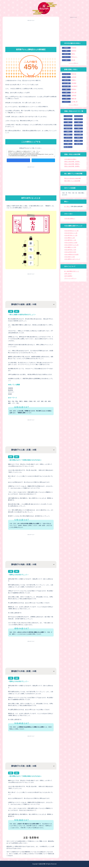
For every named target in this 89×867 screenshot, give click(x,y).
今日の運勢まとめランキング (72, 259)
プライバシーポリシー (70, 278)
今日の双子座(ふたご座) (70, 235)
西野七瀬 (73, 92)
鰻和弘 (73, 54)
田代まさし (74, 57)
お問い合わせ (68, 273)
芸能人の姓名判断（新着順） (72, 166)
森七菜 (73, 60)
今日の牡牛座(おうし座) (70, 233)
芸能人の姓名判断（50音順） (72, 161)
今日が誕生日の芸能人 (70, 159)
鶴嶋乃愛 (73, 98)
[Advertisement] (31, 33)
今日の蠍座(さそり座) (70, 247)
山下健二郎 (74, 101)
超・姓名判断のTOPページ (71, 271)
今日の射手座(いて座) (70, 249)
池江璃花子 (74, 86)
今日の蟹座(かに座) (69, 237)
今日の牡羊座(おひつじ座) (71, 230)
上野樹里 (73, 95)
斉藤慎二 (73, 80)
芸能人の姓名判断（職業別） (72, 164)
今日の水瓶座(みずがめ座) (71, 254)
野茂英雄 (73, 47)
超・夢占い (67, 206)
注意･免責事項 (68, 276)
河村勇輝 (73, 83)
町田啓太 (73, 89)
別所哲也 (73, 50)
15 (25, 261)
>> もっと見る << (73, 63)
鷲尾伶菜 (73, 74)
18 (25, 245)
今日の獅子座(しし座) (70, 240)
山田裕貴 (73, 77)
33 (30, 239)
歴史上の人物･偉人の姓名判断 (72, 178)
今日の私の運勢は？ (69, 218)
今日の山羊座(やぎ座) (70, 252)
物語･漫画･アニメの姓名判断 (72, 180)
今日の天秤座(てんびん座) (71, 245)
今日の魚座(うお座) (69, 256)
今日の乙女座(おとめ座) (70, 242)
